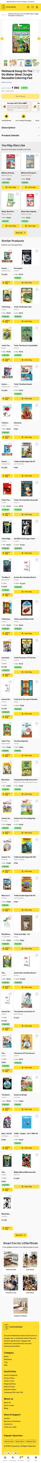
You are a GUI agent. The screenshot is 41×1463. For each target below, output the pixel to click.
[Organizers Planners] (21, 1305)
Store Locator (9, 1405)
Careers (7, 1418)
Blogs (6, 1408)
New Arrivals (9, 1441)
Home (3, 15)
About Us (7, 1402)
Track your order (10, 1427)
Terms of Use (9, 1381)
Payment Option (10, 1389)
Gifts (6, 1365)
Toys (6, 1362)
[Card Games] (30, 1282)
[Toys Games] (30, 1259)
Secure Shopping (10, 1375)
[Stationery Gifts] (11, 1259)
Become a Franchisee (12, 1421)
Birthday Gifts (31, 1441)
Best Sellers (20, 1441)
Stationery (8, 1359)
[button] (32, 7)
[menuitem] (5, 1459)
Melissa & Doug (7, 82)
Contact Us (8, 1424)
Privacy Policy (9, 1378)
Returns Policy (9, 1387)
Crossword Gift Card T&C (13, 1392)
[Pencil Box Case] (11, 1282)
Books (6, 1356)
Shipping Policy (10, 1384)
